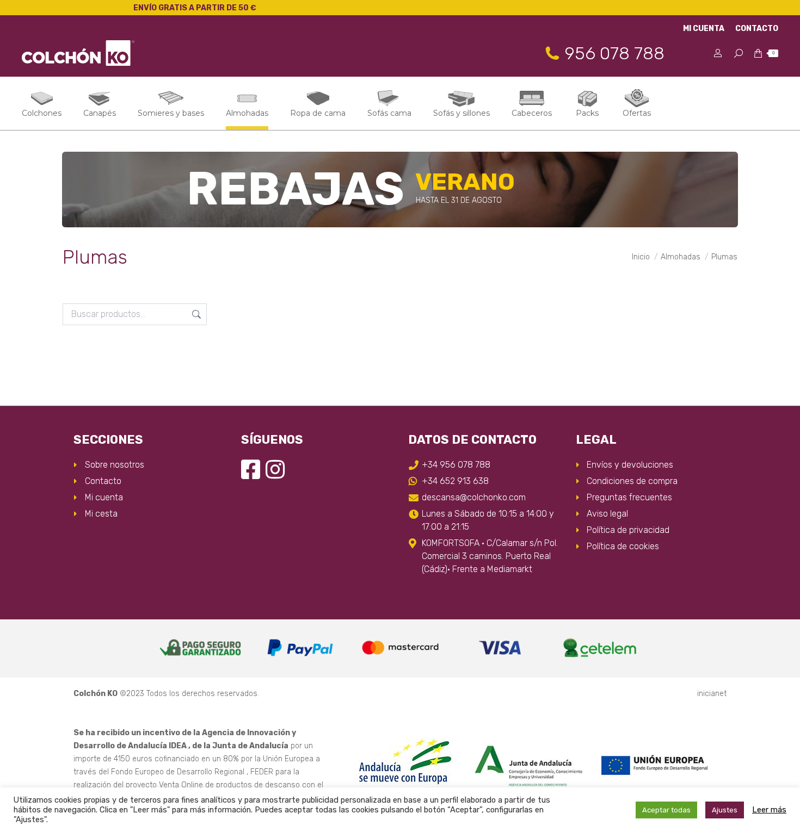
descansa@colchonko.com (474, 497)
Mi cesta (101, 513)
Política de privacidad (628, 530)
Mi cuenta (104, 497)
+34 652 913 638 (455, 481)
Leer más (769, 810)
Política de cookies (623, 546)
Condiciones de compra (632, 481)
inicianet (712, 693)
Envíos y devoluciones (630, 465)
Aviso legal (607, 513)
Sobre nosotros (114, 465)
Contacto (103, 481)
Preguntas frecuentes (629, 497)
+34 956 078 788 (456, 465)
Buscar (195, 314)
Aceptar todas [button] (666, 810)
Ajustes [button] (724, 810)
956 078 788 (614, 53)
